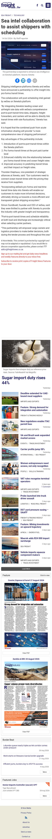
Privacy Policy (26, 813)
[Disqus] (26, 302)
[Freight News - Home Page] (11, 5)
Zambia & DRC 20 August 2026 (26, 659)
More (45, 772)
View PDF (26, 653)
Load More (26, 569)
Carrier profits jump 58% (33, 449)
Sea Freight (6, 15)
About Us (26, 822)
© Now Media (26, 808)
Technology (19, 15)
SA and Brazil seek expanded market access (35, 436)
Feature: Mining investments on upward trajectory (35, 525)
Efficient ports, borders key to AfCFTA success (23, 764)
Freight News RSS (26, 817)
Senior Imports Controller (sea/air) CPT (20, 785)
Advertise (26, 827)
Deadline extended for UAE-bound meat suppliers (34, 394)
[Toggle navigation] (48, 5)
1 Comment (45, 487)
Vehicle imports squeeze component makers (33, 553)
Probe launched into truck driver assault (33, 497)
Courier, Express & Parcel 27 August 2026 (26, 580)
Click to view (45, 575)
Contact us (26, 837)
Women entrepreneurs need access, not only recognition (35, 464)
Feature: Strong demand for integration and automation (34, 408)
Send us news (26, 832)
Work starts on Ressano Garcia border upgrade (23, 756)
